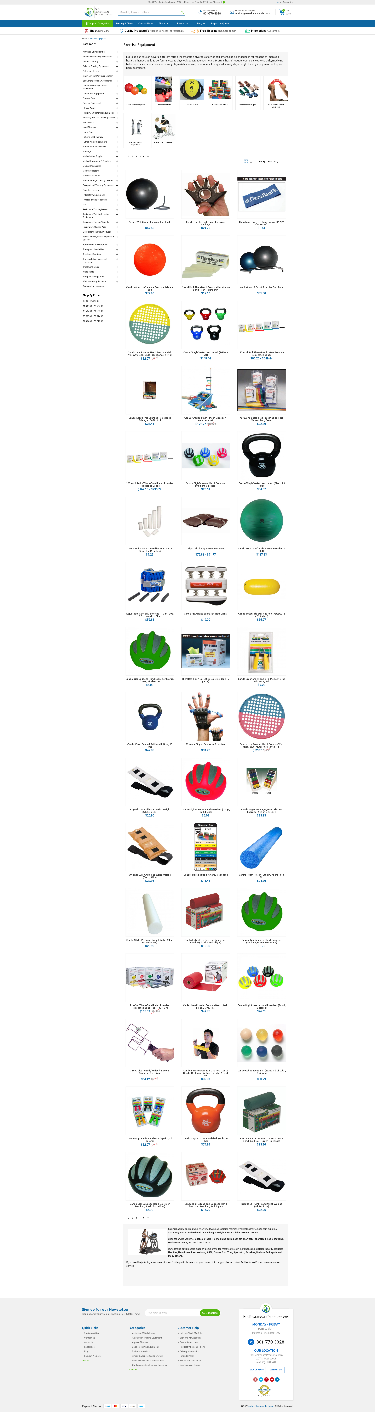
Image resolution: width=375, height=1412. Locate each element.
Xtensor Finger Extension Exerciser (205, 744)
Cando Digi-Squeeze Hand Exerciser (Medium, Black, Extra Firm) (150, 1205)
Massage (87, 151)
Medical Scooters (91, 171)
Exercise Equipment (98, 38)
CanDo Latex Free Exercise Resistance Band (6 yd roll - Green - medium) (261, 1139)
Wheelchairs (88, 272)
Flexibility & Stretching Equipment (98, 113)
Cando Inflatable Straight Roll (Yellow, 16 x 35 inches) (261, 614)
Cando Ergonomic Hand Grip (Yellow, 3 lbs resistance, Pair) (261, 680)
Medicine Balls (192, 105)
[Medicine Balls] (191, 89)
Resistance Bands (219, 105)
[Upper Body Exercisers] (163, 127)
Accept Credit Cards (264, 1396)
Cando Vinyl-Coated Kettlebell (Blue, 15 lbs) (149, 745)
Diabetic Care (89, 98)
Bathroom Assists (91, 71)
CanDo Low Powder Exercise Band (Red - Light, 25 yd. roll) (205, 1006)
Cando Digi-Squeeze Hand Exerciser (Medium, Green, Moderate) (262, 941)
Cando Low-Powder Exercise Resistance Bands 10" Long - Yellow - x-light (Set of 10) (205, 1073)
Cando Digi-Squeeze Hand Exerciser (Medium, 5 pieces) (206, 484)
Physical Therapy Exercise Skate (206, 548)
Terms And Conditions (190, 1360)
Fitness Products (164, 105)
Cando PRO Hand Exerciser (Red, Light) (205, 613)
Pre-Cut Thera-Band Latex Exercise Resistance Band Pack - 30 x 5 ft (149, 1006)
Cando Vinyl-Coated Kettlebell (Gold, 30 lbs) (206, 1139)
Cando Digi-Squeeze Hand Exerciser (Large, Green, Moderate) (150, 680)
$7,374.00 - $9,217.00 (93, 321)
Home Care (88, 132)
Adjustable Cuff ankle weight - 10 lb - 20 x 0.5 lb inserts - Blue (150, 614)
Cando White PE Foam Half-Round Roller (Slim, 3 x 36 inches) (150, 549)
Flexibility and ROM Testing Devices (99, 117)
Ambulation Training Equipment (97, 56)
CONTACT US (276, 1370)
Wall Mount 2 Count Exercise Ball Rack (261, 287)
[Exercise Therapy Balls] (136, 89)
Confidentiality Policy (190, 1365)
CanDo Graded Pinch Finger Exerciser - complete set (205, 419)
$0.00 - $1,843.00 (91, 301)
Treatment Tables (91, 267)
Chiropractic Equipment (93, 93)
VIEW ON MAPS (257, 1370)
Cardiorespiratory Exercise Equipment (150, 1365)
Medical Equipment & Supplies (97, 161)
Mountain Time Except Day (266, 1333)
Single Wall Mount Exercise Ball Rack (150, 222)
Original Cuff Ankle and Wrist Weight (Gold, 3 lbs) (150, 876)
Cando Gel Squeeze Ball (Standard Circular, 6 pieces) (261, 1071)
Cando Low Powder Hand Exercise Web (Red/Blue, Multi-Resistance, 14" (262, 745)
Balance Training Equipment (96, 66)
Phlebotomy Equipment (94, 195)
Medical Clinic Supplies (93, 156)
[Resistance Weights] (248, 89)
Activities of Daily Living (94, 52)
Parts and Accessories (93, 286)
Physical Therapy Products (95, 200)
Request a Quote (219, 23)
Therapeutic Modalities (93, 249)
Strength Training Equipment (136, 143)
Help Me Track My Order (191, 1333)
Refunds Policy (187, 1356)
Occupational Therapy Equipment (98, 185)
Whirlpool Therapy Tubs (93, 276)
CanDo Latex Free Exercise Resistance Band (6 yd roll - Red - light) (205, 941)
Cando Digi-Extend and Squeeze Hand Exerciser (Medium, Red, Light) (205, 1205)
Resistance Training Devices (96, 209)
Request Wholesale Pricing (192, 1347)
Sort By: (262, 161)
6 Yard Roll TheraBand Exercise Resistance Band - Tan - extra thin (206, 288)
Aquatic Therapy (90, 61)
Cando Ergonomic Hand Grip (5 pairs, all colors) (149, 1139)
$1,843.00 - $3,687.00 (93, 306)
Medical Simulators (91, 175)
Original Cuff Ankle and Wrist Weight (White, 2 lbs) (150, 810)
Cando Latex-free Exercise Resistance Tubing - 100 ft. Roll (149, 419)
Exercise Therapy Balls (136, 105)
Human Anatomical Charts (95, 142)
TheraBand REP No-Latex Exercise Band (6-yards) (206, 680)
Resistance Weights (248, 105)
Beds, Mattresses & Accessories (97, 81)
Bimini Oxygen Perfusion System (98, 76)
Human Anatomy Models (94, 146)
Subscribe (211, 1312)
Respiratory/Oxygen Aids (94, 227)
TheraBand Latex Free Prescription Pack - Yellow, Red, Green (261, 419)
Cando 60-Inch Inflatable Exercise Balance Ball (261, 549)
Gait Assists (88, 122)
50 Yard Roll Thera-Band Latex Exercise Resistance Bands (262, 353)
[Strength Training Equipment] (136, 127)
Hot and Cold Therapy (93, 137)
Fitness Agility (89, 108)
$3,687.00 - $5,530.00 (93, 311)
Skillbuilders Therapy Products (97, 232)
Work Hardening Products (94, 281)
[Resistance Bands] (219, 89)
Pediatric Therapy (91, 190)
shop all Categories (99, 23)
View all (85, 1360)
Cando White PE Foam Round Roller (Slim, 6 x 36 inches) (149, 941)
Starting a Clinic (124, 23)
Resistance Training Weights (96, 222)
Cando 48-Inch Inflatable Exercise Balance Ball (149, 288)
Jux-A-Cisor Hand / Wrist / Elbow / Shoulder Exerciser (149, 1071)
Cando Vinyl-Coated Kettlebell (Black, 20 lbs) (261, 484)
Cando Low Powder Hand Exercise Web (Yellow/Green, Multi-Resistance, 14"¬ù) (149, 353)
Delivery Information (189, 1351)
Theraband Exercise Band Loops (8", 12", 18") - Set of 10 (261, 223)
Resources (183, 23)
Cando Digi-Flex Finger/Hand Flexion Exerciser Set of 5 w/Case (261, 810)
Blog (200, 23)
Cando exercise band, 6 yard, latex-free (206, 874)
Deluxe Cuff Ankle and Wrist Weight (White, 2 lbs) (261, 1205)
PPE (85, 204)
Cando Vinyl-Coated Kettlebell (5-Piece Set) (205, 353)
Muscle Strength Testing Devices (98, 180)
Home (84, 38)
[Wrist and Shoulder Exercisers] (276, 89)
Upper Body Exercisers (163, 142)
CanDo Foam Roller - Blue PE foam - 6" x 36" (261, 876)
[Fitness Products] (163, 89)
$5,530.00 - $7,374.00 (93, 316)
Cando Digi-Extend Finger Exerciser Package (205, 223)
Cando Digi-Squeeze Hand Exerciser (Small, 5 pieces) (261, 1006)
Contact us (144, 23)
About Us (164, 23)
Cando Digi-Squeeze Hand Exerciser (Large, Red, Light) (206, 810)
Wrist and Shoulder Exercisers (276, 106)
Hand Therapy (89, 127)
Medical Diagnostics (92, 166)
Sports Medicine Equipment (95, 244)
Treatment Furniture (92, 254)
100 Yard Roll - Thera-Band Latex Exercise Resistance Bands (149, 484)
